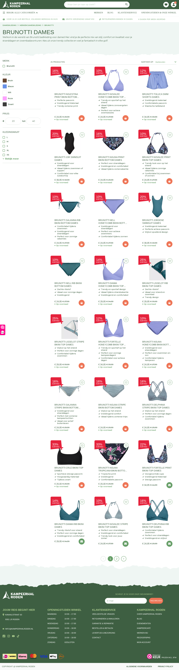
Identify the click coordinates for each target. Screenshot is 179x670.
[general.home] (18, 595)
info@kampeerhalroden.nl (19, 629)
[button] (11, 159)
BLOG (110, 13)
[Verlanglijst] (166, 4)
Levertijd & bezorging (103, 633)
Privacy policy (165, 666)
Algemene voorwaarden (139, 666)
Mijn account (144, 642)
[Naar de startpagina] (16, 4)
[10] (82, 118)
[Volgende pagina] (123, 558)
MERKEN (98, 13)
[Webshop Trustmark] (154, 656)
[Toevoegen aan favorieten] (82, 71)
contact (96, 638)
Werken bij (142, 633)
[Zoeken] (127, 5)
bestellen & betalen (102, 628)
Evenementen (144, 623)
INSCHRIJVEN (156, 601)
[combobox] (97, 5)
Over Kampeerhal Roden (149, 614)
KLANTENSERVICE (127, 13)
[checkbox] (22, 66)
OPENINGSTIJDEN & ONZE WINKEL (158, 13)
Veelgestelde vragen (103, 614)
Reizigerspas (143, 638)
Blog (139, 619)
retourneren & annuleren (105, 619)
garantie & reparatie (103, 623)
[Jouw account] (173, 4)
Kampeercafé (144, 628)
